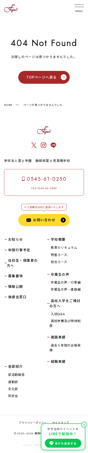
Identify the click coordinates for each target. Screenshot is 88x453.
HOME (8, 105)
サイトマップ (60, 422)
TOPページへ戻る (41, 77)
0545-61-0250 (47, 179)
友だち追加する (66, 443)
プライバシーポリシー (33, 422)
